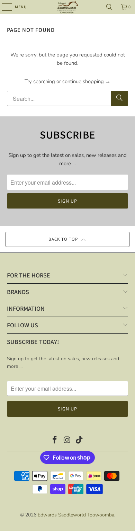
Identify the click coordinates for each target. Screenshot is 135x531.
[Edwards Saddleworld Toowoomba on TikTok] (79, 440)
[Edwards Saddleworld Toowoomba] (67, 7)
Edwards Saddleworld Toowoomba (76, 515)
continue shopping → (86, 81)
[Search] (109, 7)
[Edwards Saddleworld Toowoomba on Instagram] (67, 440)
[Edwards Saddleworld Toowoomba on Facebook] (55, 440)
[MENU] (3, 7)
